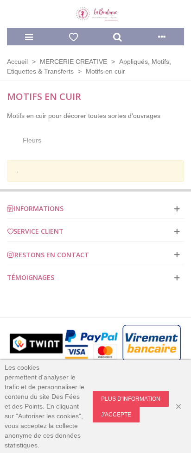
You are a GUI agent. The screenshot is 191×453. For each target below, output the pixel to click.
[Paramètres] (162, 36)
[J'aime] (73, 36)
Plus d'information (130, 399)
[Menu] (29, 36)
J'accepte (116, 414)
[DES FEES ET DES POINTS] (95, 14)
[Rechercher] (118, 36)
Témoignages (30, 277)
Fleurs (32, 140)
